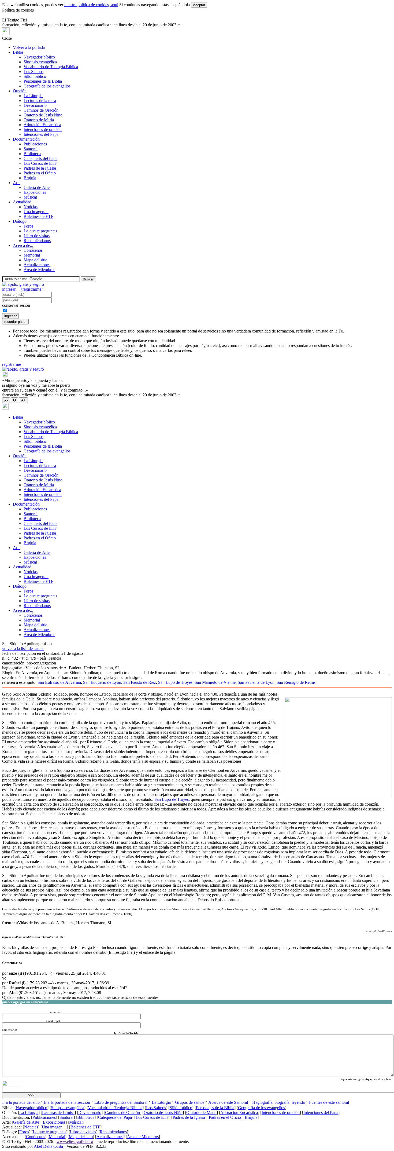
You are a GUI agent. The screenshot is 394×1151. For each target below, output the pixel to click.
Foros (28, 226)
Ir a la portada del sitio (21, 1102)
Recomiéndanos (37, 240)
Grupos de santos (189, 1102)
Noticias (31, 206)
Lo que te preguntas (40, 231)
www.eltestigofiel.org (75, 1141)
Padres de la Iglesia (40, 168)
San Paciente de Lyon (256, 682)
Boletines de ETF (38, 216)
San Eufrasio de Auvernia (59, 682)
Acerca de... (23, 245)
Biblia (18, 52)
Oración (20, 91)
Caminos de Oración (41, 110)
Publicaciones (35, 144)
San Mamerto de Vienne (215, 682)
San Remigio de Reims (296, 682)
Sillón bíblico (35, 76)
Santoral (31, 149)
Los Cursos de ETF (40, 163)
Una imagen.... (36, 211)
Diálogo (20, 221)
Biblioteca (32, 153)
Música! (30, 197)
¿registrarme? (32, 289)
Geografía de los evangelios (47, 86)
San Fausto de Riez (139, 682)
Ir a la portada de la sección (67, 1102)
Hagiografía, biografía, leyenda (278, 1102)
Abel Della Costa (48, 1146)
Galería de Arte (37, 187)
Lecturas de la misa (40, 100)
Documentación (26, 139)
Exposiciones (35, 192)
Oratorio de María (39, 120)
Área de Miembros (39, 269)
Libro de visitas (37, 235)
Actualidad (22, 202)
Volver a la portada (29, 47)
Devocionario (35, 105)
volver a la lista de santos (23, 648)
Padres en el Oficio (40, 173)
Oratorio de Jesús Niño (43, 115)
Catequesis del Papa (40, 158)
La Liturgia (33, 95)
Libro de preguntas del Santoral (120, 1102)
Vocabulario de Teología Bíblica (51, 66)
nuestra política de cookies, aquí (91, 4)
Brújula (30, 178)
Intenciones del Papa (41, 134)
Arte (16, 182)
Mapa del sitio (35, 260)
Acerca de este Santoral (228, 1102)
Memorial (32, 255)
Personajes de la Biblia (43, 81)
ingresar (9, 289)
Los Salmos (33, 71)
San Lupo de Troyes (175, 682)
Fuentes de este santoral (329, 1102)
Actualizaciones (37, 264)
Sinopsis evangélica (40, 62)
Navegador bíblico (39, 57)
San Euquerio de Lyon (102, 682)
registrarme (11, 364)
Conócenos (33, 250)
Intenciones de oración (43, 129)
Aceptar (199, 5)
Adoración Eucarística (42, 124)
